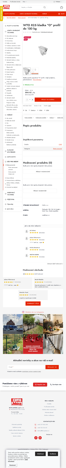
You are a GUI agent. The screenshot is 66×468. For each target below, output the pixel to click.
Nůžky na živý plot (11, 43)
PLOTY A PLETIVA (13, 26)
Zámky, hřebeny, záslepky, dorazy (13, 184)
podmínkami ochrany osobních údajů (31, 371)
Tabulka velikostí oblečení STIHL (17, 430)
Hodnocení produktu (41, 117)
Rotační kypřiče (10, 72)
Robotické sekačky (11, 57)
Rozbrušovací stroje (12, 50)
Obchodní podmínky (17, 424)
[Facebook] (36, 437)
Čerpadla (9, 93)
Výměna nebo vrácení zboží (49, 409)
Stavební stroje (10, 140)
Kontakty (5, 1)
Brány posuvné (11, 165)
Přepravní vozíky (11, 102)
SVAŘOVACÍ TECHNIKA (11, 194)
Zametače (9, 77)
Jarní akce (10, 209)
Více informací (37, 80)
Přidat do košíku (47, 99)
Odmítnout (40, 454)
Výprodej (10, 204)
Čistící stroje (10, 74)
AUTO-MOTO (11, 157)
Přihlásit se (52, 367)
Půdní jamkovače (11, 69)
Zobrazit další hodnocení (54, 264)
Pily (7, 123)
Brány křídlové (10, 178)
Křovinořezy (10, 41)
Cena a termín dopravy (17, 433)
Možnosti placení (49, 412)
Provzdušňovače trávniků (13, 55)
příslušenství (10, 142)
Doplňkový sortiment (12, 79)
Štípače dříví (10, 67)
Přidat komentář (39, 191)
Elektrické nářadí (11, 121)
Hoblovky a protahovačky (13, 135)
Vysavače (9, 125)
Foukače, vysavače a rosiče (13, 45)
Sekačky (9, 53)
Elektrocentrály (10, 133)
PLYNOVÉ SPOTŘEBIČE (11, 151)
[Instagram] (40, 437)
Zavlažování (10, 95)
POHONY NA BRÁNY (12, 187)
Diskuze (52, 117)
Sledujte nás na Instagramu (34, 312)
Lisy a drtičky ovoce (11, 100)
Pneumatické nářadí (11, 128)
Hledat (44, 7)
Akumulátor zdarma (12, 109)
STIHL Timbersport (43, 449)
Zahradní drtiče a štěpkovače (14, 65)
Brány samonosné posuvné (13, 168)
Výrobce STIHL (34, 449)
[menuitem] (10, 13)
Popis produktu (28, 117)
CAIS (49, 106)
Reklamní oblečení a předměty (12, 89)
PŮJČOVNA (10, 199)
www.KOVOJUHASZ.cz (24, 449)
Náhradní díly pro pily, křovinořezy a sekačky (12, 106)
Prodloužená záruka (15, 1)
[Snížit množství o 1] (27, 99)
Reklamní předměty (11, 145)
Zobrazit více (33, 303)
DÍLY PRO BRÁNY (12, 162)
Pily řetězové (10, 38)
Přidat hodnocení (43, 171)
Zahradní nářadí (11, 98)
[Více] (61, 13)
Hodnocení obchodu (33, 269)
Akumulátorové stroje (12, 36)
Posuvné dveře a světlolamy (13, 180)
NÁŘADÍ (9, 115)
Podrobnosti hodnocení (47, 32)
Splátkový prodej (17, 427)
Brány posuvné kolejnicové (12, 173)
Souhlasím (53, 454)
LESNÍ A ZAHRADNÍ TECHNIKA (13, 32)
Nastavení (12, 465)
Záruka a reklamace (49, 415)
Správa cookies (17, 436)
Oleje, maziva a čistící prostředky (12, 83)
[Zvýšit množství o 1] (32, 99)
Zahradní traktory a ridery (13, 60)
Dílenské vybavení (11, 137)
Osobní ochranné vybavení (13, 86)
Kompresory (10, 130)
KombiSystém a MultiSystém (13, 48)
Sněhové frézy (10, 62)
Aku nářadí (9, 118)
